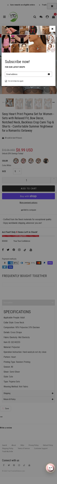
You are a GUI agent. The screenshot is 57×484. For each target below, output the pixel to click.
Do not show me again (15, 81)
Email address (11, 74)
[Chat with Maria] (50, 467)
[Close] (52, 29)
